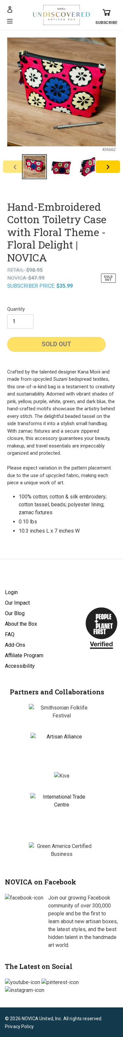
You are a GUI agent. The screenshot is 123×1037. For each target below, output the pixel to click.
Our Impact (17, 603)
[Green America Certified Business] (61, 850)
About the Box (21, 624)
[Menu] (10, 20)
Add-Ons (15, 645)
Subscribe (106, 22)
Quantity (16, 309)
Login (11, 592)
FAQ (9, 634)
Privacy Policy (19, 1026)
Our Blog (15, 613)
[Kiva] (61, 776)
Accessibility (20, 666)
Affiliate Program (24, 655)
